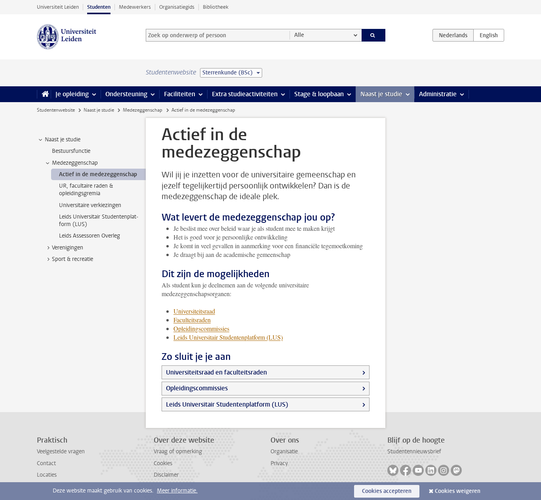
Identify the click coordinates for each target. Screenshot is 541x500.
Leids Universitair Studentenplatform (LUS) (227, 404)
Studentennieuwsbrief (414, 451)
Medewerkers (135, 7)
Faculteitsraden (192, 320)
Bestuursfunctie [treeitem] (71, 151)
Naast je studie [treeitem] (62, 139)
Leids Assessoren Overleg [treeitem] (89, 236)
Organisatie (284, 451)
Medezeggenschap (142, 110)
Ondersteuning (126, 94)
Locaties (47, 475)
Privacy (279, 463)
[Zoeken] (374, 35)
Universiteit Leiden (58, 7)
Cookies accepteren (386, 491)
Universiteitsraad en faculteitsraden (216, 372)
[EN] (488, 35)
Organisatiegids (176, 7)
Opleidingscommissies (197, 388)
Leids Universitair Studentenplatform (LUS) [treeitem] (98, 220)
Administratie (438, 94)
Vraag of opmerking (178, 451)
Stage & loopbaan (319, 94)
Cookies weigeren (457, 491)
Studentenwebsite (56, 110)
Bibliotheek (216, 7)
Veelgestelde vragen (61, 451)
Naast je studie (381, 94)
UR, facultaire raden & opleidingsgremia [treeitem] (86, 189)
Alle (299, 35)
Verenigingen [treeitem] (67, 247)
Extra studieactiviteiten (245, 94)
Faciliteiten (179, 94)
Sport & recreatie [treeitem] (72, 259)
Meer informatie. (177, 490)
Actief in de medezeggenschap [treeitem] (98, 174)
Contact (46, 463)
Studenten (98, 7)
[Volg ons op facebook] (405, 470)
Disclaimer (166, 475)
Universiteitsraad (194, 311)
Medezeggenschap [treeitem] (75, 163)
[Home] (44, 94)
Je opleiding (72, 94)
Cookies (163, 463)
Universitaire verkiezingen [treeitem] (90, 205)
